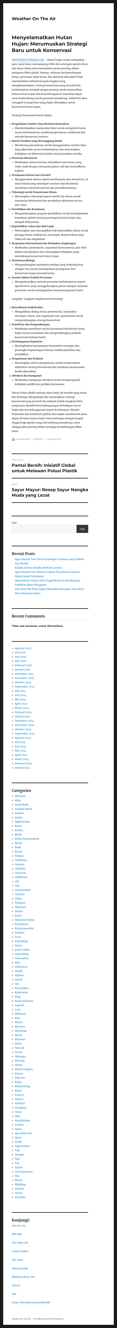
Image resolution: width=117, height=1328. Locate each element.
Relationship (22, 1086)
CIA (17, 881)
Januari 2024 (22, 767)
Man (17, 1017)
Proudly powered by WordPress (49, 1319)
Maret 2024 (22, 759)
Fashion (20, 932)
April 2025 (21, 703)
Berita (18, 834)
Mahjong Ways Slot (23, 1276)
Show (18, 1111)
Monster (20, 1026)
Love (18, 1009)
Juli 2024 (20, 742)
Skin (17, 1116)
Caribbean (21, 860)
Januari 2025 (22, 716)
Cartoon (20, 864)
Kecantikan (22, 988)
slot (14, 1293)
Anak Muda (21, 804)
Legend (19, 1005)
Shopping (21, 1107)
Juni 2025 (20, 695)
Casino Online (20, 1251)
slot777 (16, 1285)
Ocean (18, 1052)
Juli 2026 (20, 652)
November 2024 (24, 724)
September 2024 (25, 733)
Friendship (21, 941)
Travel (18, 1167)
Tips (17, 1158)
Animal (19, 813)
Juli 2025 (20, 690)
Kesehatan (21, 992)
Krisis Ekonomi (24, 1000)
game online (22, 949)
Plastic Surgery (24, 1069)
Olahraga (20, 1056)
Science (19, 1094)
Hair (17, 962)
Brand (18, 851)
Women (19, 1188)
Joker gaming (20, 1268)
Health (19, 971)
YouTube (20, 1197)
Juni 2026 (21, 656)
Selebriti (20, 1103)
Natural (19, 1047)
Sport (18, 1137)
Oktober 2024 (23, 729)
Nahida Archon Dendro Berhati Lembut (38, 567)
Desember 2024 (24, 720)
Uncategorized (53, 439)
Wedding (20, 1184)
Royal (18, 1090)
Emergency (21, 924)
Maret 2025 (22, 707)
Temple (19, 1154)
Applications (22, 821)
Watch (19, 1180)
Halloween (21, 966)
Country (20, 894)
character (20, 872)
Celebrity (20, 868)
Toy (17, 1163)
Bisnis (18, 842)
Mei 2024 (20, 750)
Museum (20, 1039)
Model (18, 1022)
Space (18, 1128)
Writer (19, 1192)
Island (18, 979)
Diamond (20, 907)
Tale (17, 1150)
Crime (18, 898)
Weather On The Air (34, 18)
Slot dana (17, 1259)
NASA (18, 1043)
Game (18, 945)
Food (18, 936)
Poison (19, 1073)
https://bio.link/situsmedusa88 (31, 1302)
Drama (19, 911)
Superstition (22, 1146)
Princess (20, 1077)
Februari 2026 (23, 665)
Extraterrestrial (24, 928)
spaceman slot (23, 1133)
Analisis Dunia (23, 808)
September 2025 (25, 686)
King (18, 996)
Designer (20, 902)
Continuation (23, 889)
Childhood (21, 877)
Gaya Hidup (22, 953)
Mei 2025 (20, 699)
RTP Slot (17, 1234)
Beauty (19, 830)
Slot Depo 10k (20, 1242)
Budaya (19, 855)
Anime (19, 817)
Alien (18, 800)
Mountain (21, 1030)
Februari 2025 (23, 712)
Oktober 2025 (23, 682)
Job (17, 983)
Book (18, 847)
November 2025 (24, 678)
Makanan (20, 1013)
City (17, 885)
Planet (19, 1064)
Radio (18, 1081)
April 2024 (21, 754)
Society (19, 1124)
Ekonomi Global (24, 919)
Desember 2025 (24, 673)
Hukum (19, 975)
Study (18, 1141)
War (17, 1175)
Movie (18, 1035)
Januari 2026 (22, 669)
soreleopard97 (23, 439)
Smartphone (22, 1120)
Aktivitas (20, 796)
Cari (14, 522)
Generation (21, 958)
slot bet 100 (19, 1225)
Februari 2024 (23, 763)
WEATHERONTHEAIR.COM (28, 59)
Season (19, 1099)
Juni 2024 (20, 746)
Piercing (20, 1060)
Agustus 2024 (23, 737)
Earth (18, 915)
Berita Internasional (27, 838)
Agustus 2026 (23, 648)
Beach (18, 825)
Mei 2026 (20, 660)
